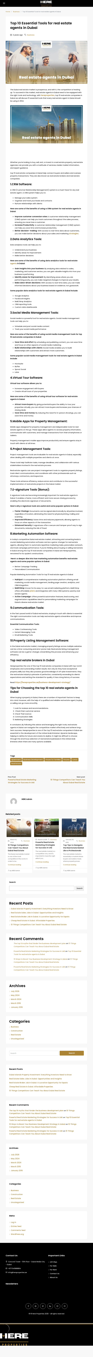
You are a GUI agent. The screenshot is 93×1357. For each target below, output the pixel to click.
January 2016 (17, 1007)
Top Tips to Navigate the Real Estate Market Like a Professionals (73, 848)
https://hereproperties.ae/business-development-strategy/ (42, 682)
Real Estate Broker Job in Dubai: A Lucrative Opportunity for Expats (40, 916)
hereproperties (47, 95)
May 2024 (15, 995)
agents (13, 263)
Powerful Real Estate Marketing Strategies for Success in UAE (45, 845)
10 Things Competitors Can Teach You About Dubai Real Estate (18, 848)
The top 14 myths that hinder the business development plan (40, 943)
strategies (73, 233)
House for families (53, 759)
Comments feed (18, 1230)
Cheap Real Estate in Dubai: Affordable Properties (33, 920)
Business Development (33, 759)
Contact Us (54, 1273)
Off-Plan (53, 1262)
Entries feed (16, 1226)
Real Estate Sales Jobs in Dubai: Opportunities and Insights (37, 912)
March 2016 (16, 1003)
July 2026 (15, 991)
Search (12, 882)
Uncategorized (17, 1038)
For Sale (53, 1266)
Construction (17, 1031)
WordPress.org (17, 1234)
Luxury (74, 759)
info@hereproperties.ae (17, 1272)
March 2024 (16, 999)
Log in (13, 1222)
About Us (54, 1277)
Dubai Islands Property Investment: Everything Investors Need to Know (42, 909)
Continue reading (14, 865)
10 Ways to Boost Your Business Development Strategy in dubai (40, 959)
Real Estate (16, 763)
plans (32, 591)
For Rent (53, 1270)
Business (16, 12)
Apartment (16, 759)
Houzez (66, 759)
